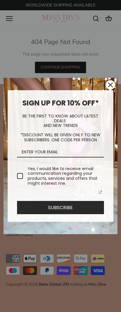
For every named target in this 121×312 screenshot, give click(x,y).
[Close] (110, 85)
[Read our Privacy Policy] (100, 192)
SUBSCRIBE (60, 207)
